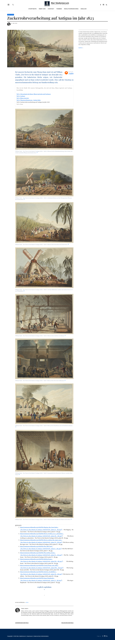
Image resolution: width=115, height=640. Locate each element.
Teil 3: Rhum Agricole (23, 98)
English (84, 8)
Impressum (30, 636)
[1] (37, 152)
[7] (15, 426)
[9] (71, 519)
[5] (65, 335)
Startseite (32, 8)
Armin (26, 608)
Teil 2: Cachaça (21, 96)
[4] (23, 290)
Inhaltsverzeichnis (71, 8)
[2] (24, 199)
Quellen (80, 47)
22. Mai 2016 (14, 23)
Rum (27, 602)
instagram (103, 5)
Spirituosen (11, 14)
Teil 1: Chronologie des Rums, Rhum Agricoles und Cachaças (34, 94)
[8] (19, 474)
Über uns (42, 8)
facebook (100, 5)
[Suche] (13, 5)
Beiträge (106, 5)
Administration (45, 636)
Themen (59, 8)
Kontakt (51, 8)
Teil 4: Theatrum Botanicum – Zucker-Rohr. (29, 100)
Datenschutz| (37, 636)
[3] (68, 244)
